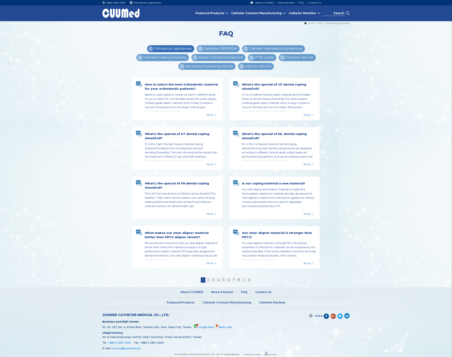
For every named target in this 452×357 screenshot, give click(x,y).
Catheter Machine (302, 13)
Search (348, 13)
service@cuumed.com (126, 348)
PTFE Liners (264, 57)
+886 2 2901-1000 (116, 2)
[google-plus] (334, 317)
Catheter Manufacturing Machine (275, 49)
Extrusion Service (299, 57)
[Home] (251, 2)
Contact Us (314, 2)
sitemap (272, 354)
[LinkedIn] (347, 317)
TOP (447, 343)
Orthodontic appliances (338, 23)
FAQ (301, 2)
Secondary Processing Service (209, 66)
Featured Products (209, 13)
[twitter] (340, 317)
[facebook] (327, 317)
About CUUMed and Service (220, 57)
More (210, 115)
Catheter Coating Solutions (164, 57)
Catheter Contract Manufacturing (256, 13)
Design (247, 354)
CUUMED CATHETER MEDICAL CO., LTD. (136, 315)
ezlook (258, 354)
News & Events (286, 2)
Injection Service (258, 66)
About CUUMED (264, 2)
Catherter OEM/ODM (220, 49)
